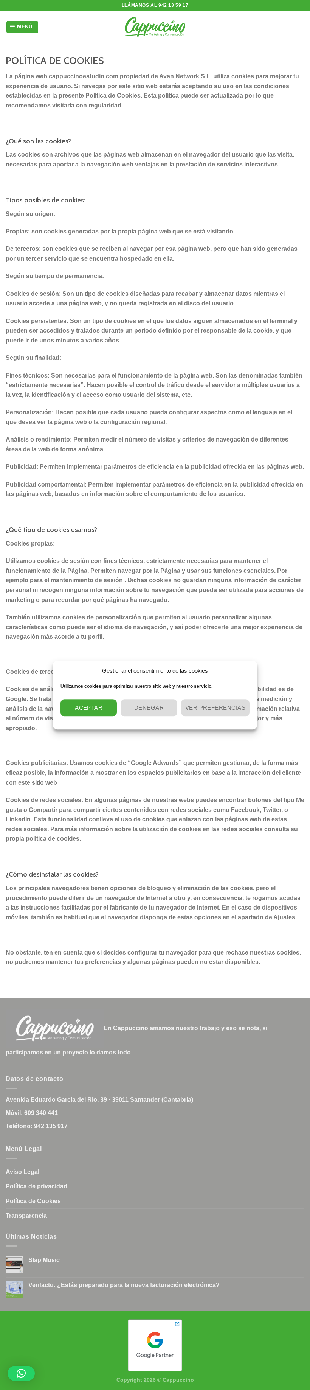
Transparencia (26, 1216)
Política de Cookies (33, 1201)
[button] (21, 1373)
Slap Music (44, 1260)
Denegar (149, 707)
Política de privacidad (36, 1186)
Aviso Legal (22, 1172)
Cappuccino (178, 1380)
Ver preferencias (215, 707)
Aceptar (88, 707)
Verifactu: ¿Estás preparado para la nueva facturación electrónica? (124, 1285)
